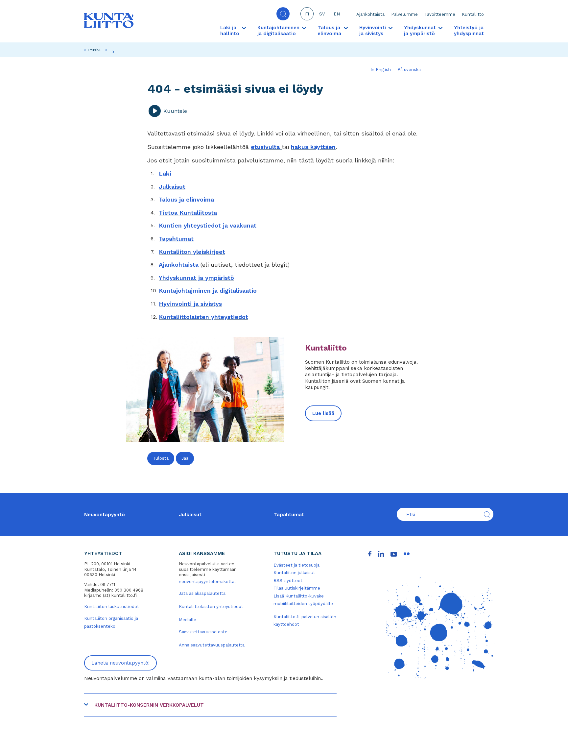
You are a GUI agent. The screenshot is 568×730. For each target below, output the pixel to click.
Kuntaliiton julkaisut (294, 572)
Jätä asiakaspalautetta (202, 593)
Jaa (184, 458)
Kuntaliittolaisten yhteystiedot (203, 316)
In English (380, 69)
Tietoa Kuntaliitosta (188, 212)
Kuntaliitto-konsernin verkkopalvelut (149, 705)
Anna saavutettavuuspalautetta (212, 645)
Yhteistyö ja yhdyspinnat (469, 30)
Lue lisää (323, 413)
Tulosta (161, 458)
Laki (165, 173)
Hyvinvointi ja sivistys (190, 303)
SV (322, 14)
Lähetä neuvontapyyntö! (120, 663)
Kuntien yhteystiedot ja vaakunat (207, 225)
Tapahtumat (176, 238)
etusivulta (266, 146)
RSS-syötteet (287, 580)
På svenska (409, 69)
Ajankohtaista (370, 14)
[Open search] (283, 13)
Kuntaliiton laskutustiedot (111, 606)
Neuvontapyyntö (104, 515)
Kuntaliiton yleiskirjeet (192, 251)
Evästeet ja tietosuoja (296, 565)
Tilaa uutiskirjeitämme (296, 588)
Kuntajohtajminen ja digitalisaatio (208, 290)
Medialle (187, 619)
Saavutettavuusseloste (203, 631)
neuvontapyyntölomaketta (206, 581)
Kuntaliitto (473, 14)
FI (307, 14)
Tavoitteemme (439, 14)
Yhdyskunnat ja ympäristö (196, 277)
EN (337, 14)
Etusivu (95, 50)
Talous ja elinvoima (186, 199)
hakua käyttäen (313, 146)
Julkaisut (172, 186)
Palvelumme (404, 14)
